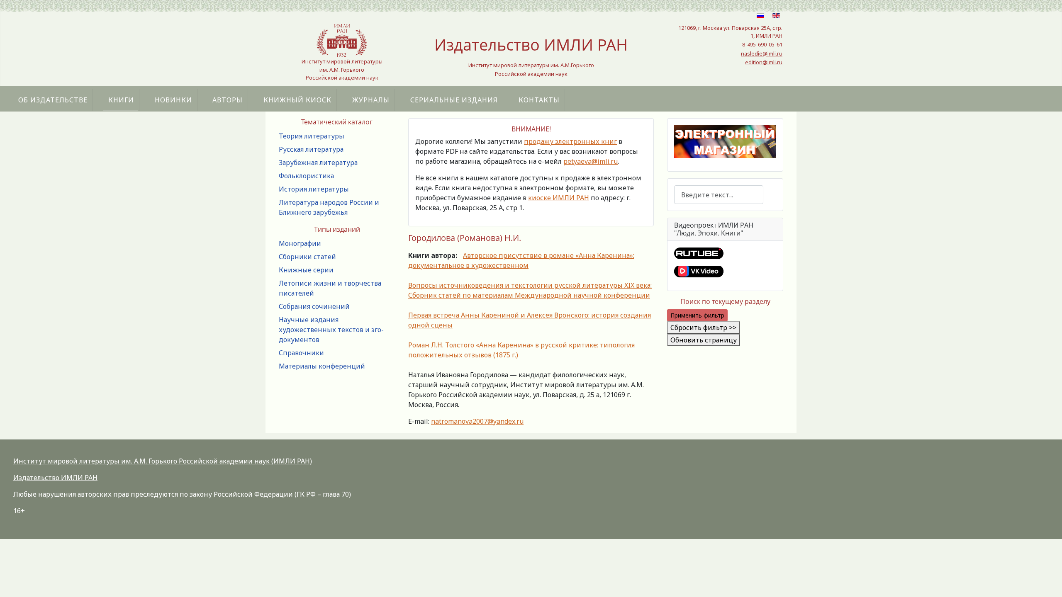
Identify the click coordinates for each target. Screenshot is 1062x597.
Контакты (539, 99)
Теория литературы (311, 136)
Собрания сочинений (314, 306)
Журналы (371, 99)
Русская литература (311, 149)
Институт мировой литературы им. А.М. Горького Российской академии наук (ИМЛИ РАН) (162, 461)
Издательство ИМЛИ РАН (55, 477)
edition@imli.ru (763, 62)
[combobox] (718, 194)
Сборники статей (307, 256)
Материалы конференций (322, 366)
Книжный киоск (297, 99)
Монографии (300, 243)
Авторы (227, 99)
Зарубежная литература (318, 162)
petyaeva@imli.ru (590, 161)
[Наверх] (1047, 581)
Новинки (173, 99)
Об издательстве (53, 99)
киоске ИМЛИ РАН (558, 197)
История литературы (314, 189)
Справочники (301, 352)
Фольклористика (306, 175)
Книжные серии (306, 269)
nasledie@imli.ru (761, 53)
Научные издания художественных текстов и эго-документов (331, 329)
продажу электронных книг (570, 141)
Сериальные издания (454, 99)
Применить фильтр (697, 315)
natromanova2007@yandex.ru (477, 421)
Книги (121, 99)
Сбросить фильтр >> (703, 327)
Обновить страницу (703, 340)
